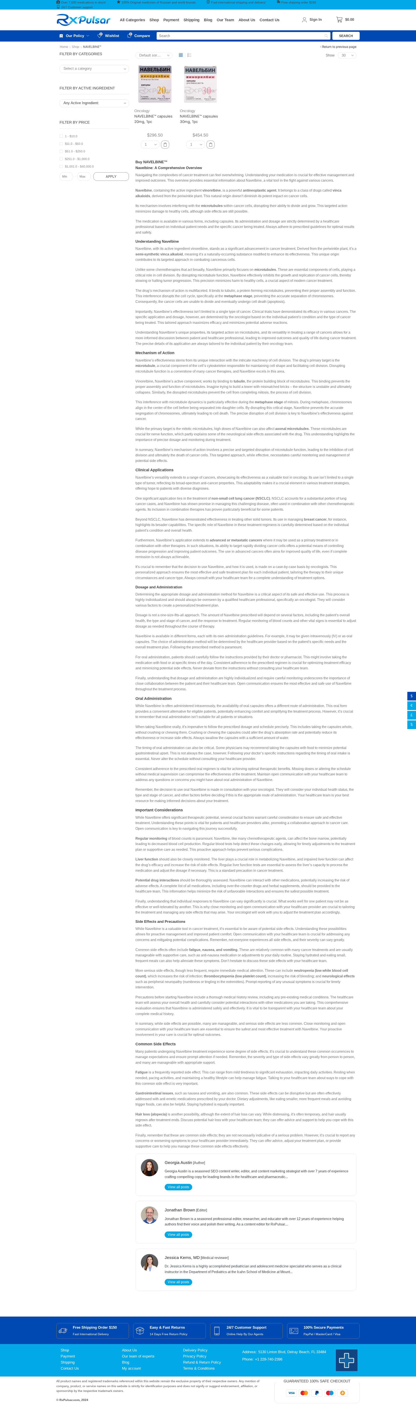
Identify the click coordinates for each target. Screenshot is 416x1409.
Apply (111, 176)
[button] (345, 20)
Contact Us (70, 1368)
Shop (75, 46)
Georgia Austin (178, 1162)
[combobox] (94, 69)
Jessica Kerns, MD (182, 1257)
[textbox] (90, 103)
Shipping (68, 1362)
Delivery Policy (195, 1350)
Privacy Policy (194, 1356)
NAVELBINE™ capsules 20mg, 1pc (153, 119)
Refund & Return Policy (202, 1362)
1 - (71, 136)
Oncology (142, 111)
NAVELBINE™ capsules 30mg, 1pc (199, 119)
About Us (129, 1350)
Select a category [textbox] (77, 68)
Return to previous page (339, 46)
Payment (68, 1356)
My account (131, 1368)
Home (64, 46)
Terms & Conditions (199, 1368)
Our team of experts (138, 1356)
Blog (125, 1362)
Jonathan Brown (180, 1210)
